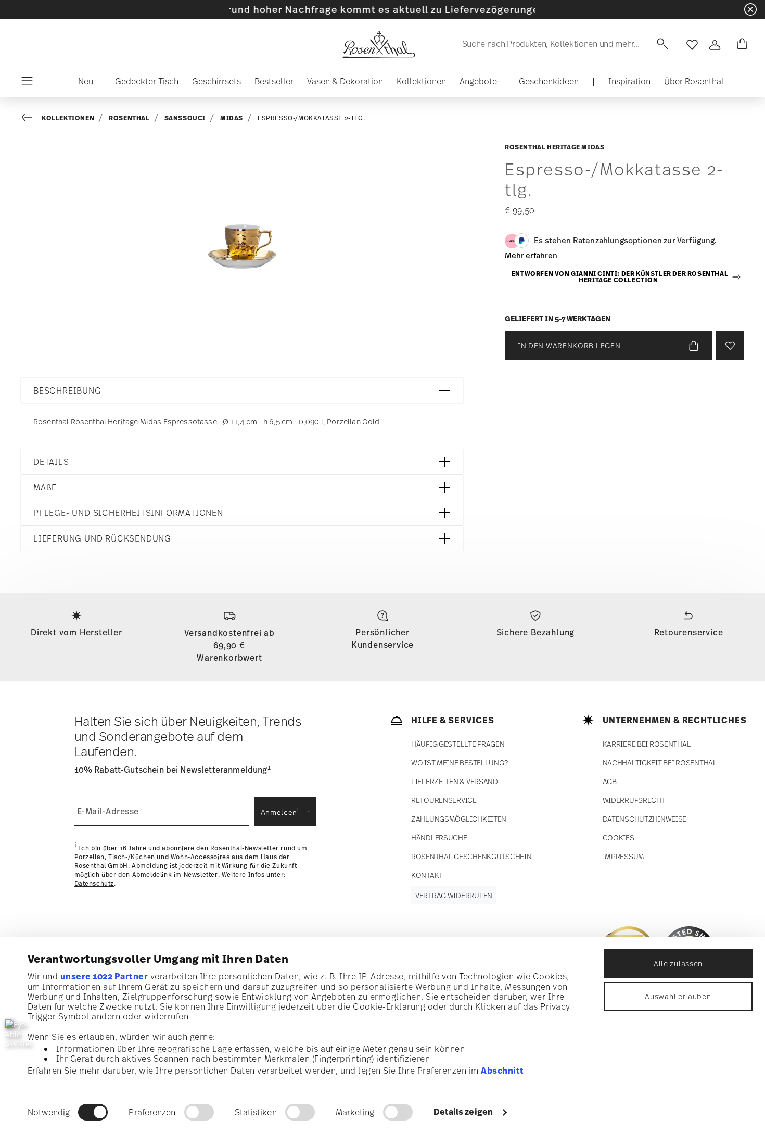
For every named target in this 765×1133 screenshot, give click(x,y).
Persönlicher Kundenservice (382, 638)
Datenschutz (94, 883)
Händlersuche (439, 837)
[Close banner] (750, 9)
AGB (610, 781)
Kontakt (427, 875)
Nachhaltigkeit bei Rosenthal (660, 762)
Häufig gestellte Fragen (458, 744)
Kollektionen (68, 118)
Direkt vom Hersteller (76, 632)
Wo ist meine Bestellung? (459, 762)
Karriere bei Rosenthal (647, 744)
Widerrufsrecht (634, 800)
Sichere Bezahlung (535, 632)
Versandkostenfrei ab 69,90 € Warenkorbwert (229, 645)
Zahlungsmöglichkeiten (458, 819)
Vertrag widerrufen (453, 895)
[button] (81, 84)
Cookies (618, 837)
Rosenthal (129, 118)
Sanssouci (185, 118)
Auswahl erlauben (678, 996)
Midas (231, 118)
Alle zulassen (678, 963)
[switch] (199, 1112)
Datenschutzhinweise (645, 819)
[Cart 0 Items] (740, 44)
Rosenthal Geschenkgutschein (471, 856)
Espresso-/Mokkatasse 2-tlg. (311, 118)
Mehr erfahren (531, 255)
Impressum (623, 856)
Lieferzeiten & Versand (454, 781)
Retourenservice (688, 632)
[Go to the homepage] (378, 44)
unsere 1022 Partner (104, 976)
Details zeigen (463, 1111)
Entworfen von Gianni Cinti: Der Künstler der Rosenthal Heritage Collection (620, 277)
